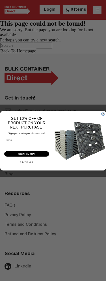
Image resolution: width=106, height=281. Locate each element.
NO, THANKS (26, 162)
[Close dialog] (103, 114)
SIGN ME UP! (26, 153)
